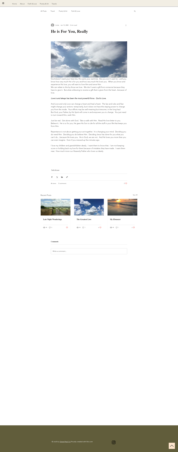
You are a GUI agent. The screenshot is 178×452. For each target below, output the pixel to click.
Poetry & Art (63, 11)
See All (135, 195)
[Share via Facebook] (52, 177)
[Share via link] (67, 177)
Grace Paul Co (65, 442)
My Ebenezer (115, 219)
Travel (53, 11)
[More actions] (126, 25)
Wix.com (89, 442)
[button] (135, 11)
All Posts (43, 11)
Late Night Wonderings (52, 219)
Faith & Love (75, 11)
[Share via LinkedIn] (62, 177)
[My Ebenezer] (122, 207)
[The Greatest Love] (89, 207)
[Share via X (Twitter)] (57, 177)
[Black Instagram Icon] (3, 3)
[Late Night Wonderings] (55, 207)
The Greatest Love (84, 219)
